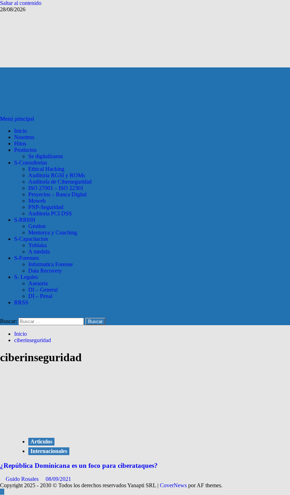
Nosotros (24, 137)
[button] (17, 119)
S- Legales (26, 277)
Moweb (37, 201)
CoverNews (173, 485)
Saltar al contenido (20, 3)
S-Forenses (26, 258)
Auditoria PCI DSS (50, 213)
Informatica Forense (50, 264)
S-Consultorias (30, 163)
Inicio (20, 131)
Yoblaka (37, 245)
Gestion (37, 226)
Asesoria (38, 283)
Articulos (41, 442)
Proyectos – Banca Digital (57, 194)
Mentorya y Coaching (52, 232)
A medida (39, 252)
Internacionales (48, 451)
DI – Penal (40, 296)
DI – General (43, 290)
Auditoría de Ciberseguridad (60, 182)
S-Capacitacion (31, 239)
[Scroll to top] (2, 492)
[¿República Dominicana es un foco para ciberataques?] (67, 427)
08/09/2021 (58, 479)
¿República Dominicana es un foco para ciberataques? (79, 465)
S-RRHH (24, 220)
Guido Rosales (23, 479)
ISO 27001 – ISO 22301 (55, 188)
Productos (25, 150)
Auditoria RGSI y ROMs (56, 175)
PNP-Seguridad (45, 207)
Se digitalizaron (45, 156)
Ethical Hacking (46, 169)
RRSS (21, 302)
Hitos (20, 144)
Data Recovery (45, 271)
